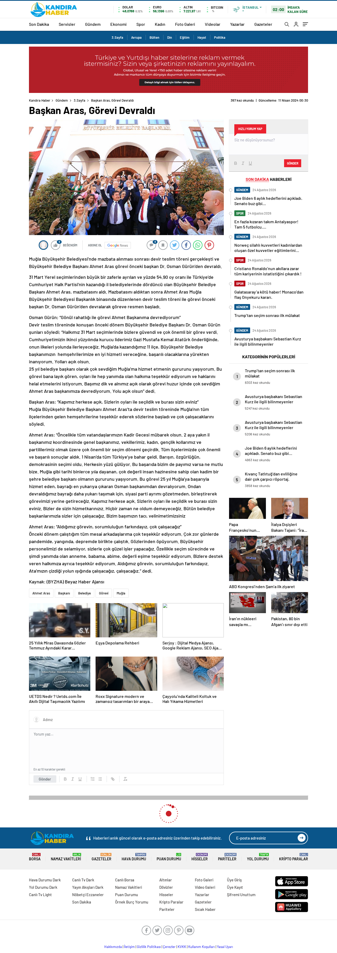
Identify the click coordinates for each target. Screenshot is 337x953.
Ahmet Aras (41, 593)
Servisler (67, 24)
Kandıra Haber (39, 100)
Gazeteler (263, 24)
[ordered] (92, 779)
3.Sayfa (117, 37)
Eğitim (185, 37)
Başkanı (64, 593)
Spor (140, 24)
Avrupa (136, 37)
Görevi (103, 593)
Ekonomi (118, 24)
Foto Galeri (185, 24)
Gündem (93, 24)
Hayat (201, 37)
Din (169, 37)
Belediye (84, 593)
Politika (219, 37)
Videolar (212, 24)
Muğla (121, 593)
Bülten (154, 37)
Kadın (160, 24)
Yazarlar (237, 24)
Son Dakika (39, 24)
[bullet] (100, 779)
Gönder (45, 779)
